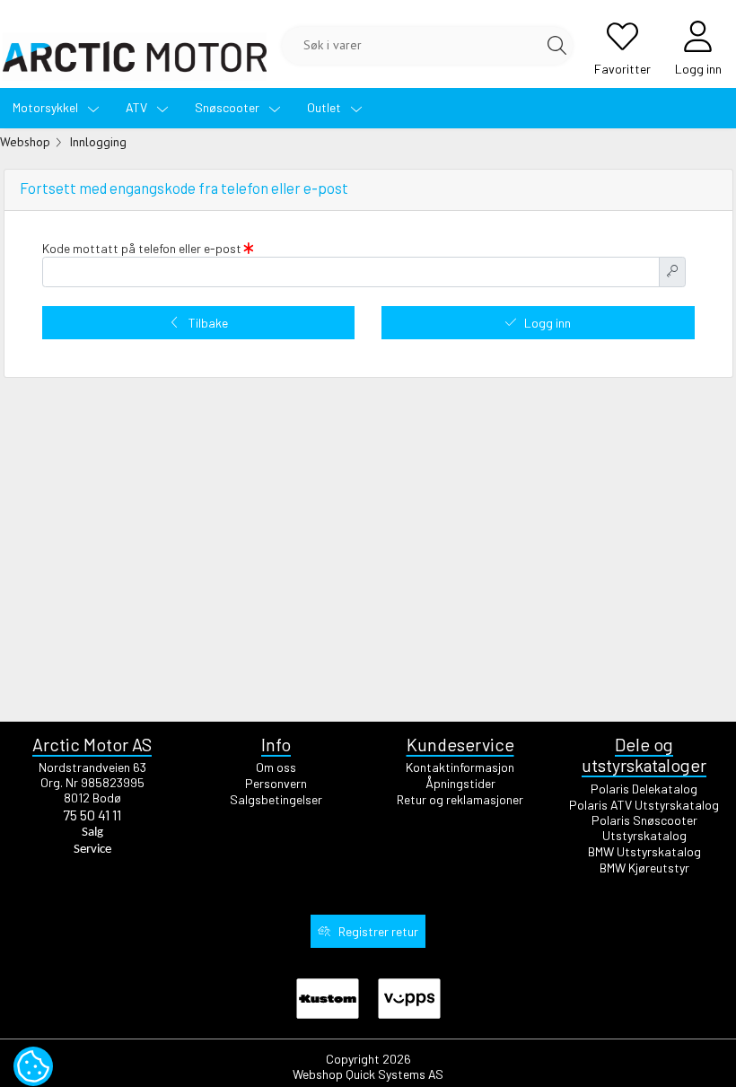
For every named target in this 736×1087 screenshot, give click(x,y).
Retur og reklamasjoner (460, 799)
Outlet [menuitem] (325, 107)
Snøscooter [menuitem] (228, 107)
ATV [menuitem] (138, 107)
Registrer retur (378, 931)
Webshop (25, 142)
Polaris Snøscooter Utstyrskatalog (644, 827)
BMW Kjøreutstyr (644, 867)
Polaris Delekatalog (644, 788)
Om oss (276, 767)
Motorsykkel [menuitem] (47, 107)
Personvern (276, 783)
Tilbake (208, 322)
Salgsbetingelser (276, 799)
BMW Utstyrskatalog (644, 851)
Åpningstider (460, 783)
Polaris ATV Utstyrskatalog (644, 804)
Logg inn (547, 322)
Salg (92, 832)
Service (92, 849)
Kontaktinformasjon (460, 767)
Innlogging (98, 142)
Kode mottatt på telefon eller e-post (143, 248)
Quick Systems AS (394, 1074)
